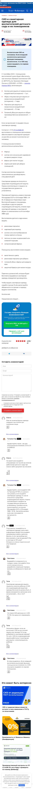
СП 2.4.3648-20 (18, 130)
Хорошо (21, 785)
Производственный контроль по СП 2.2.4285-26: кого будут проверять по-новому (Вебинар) (16, 767)
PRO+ (19, 438)
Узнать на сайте (5, 7)
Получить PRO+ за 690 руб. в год (16, 324)
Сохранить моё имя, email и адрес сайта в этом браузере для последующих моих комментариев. (17, 404)
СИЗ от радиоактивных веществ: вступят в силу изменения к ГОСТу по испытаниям (15, 709)
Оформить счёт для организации (16, 332)
